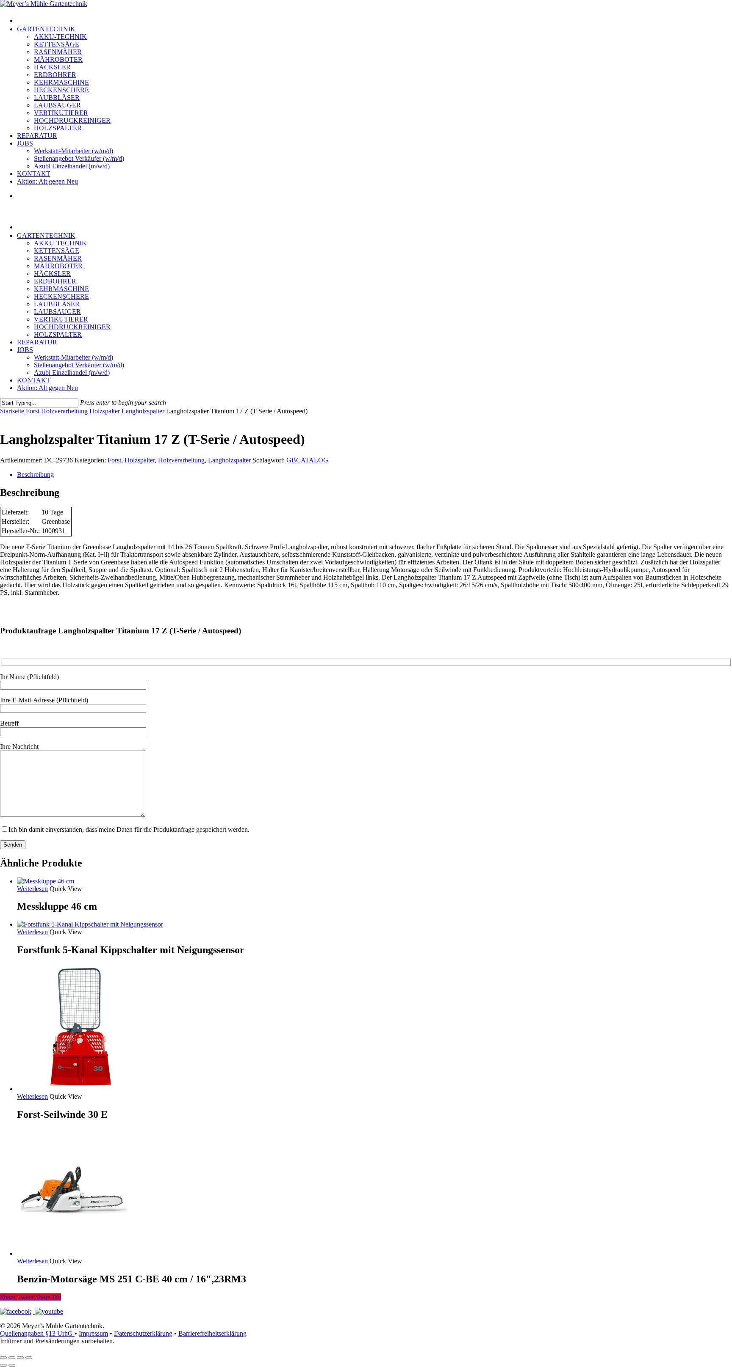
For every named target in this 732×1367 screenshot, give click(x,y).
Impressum (93, 1333)
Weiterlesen (32, 888)
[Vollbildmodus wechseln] (11, 1357)
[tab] (374, 475)
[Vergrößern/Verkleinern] (3, 1357)
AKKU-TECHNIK (60, 243)
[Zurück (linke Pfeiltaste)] (3, 1365)
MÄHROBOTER (58, 266)
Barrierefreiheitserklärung (212, 1333)
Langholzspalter (143, 411)
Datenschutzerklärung (143, 1333)
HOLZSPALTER (58, 334)
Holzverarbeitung (64, 411)
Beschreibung (35, 474)
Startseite (12, 411)
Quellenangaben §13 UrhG (37, 1333)
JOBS (25, 349)
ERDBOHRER (55, 281)
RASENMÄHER (58, 258)
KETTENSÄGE (56, 250)
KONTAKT (33, 380)
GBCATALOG (307, 460)
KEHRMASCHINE (61, 288)
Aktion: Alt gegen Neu (47, 387)
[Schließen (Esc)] (28, 1357)
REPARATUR (37, 342)
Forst (32, 411)
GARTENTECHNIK (46, 235)
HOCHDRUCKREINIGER (72, 326)
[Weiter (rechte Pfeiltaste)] (11, 1365)
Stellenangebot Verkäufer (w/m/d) (79, 365)
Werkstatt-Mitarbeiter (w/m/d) (73, 357)
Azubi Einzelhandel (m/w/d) (72, 372)
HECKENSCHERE (61, 296)
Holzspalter (104, 411)
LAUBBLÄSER (57, 304)
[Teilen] (20, 1357)
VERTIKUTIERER (61, 319)
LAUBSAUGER (57, 311)
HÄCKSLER (52, 273)
